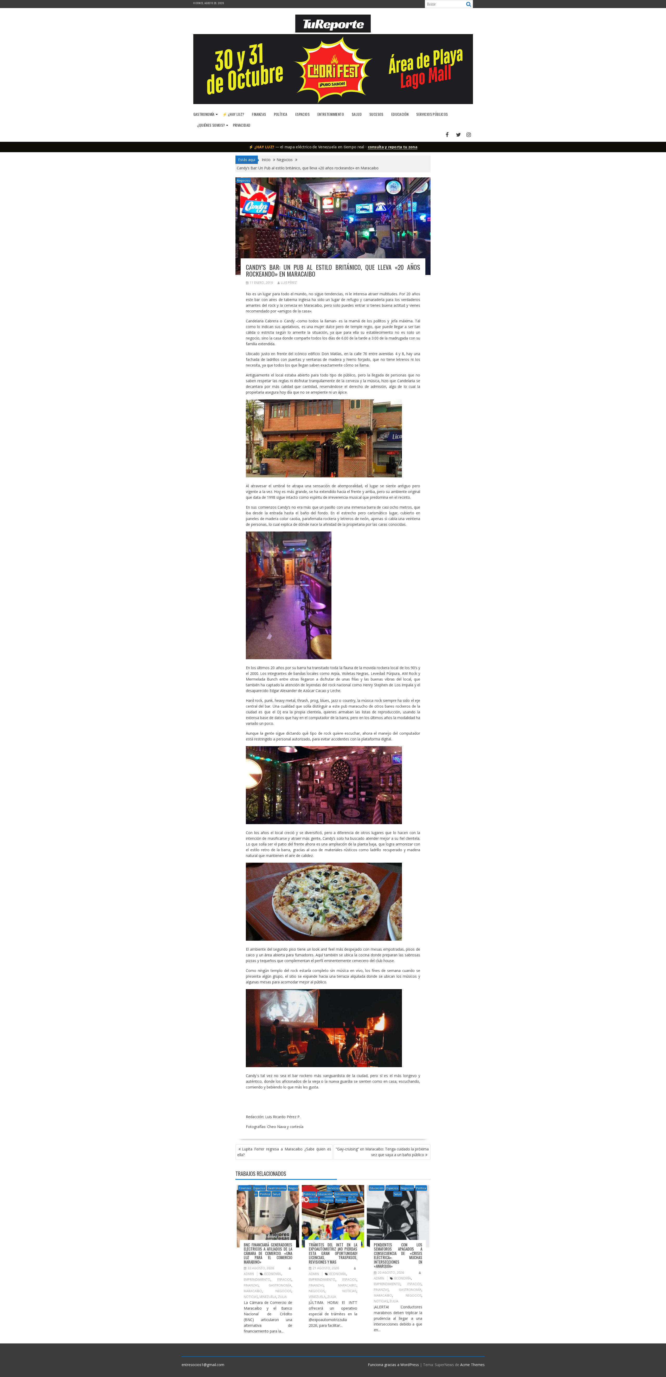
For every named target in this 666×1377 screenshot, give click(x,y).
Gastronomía (204, 114)
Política (280, 114)
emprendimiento (257, 1279)
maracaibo (253, 1291)
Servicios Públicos (432, 114)
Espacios (302, 114)
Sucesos (376, 114)
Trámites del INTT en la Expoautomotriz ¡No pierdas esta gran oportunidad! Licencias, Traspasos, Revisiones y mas (333, 1253)
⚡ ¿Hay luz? (233, 114)
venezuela (267, 1297)
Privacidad (242, 125)
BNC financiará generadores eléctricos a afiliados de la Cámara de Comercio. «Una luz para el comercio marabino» (268, 1253)
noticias (251, 1297)
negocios (283, 1291)
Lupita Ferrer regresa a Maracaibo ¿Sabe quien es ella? (284, 1152)
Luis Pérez (289, 282)
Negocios (243, 180)
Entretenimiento (330, 114)
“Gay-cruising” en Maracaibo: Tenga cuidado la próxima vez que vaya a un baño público (382, 1152)
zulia (282, 1297)
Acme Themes (472, 1364)
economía (272, 1274)
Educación (400, 114)
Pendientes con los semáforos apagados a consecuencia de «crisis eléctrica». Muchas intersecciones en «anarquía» (398, 1255)
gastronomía (280, 1285)
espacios (284, 1279)
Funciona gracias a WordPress (393, 1364)
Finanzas (259, 114)
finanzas (251, 1285)
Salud (357, 114)
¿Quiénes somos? (211, 125)
